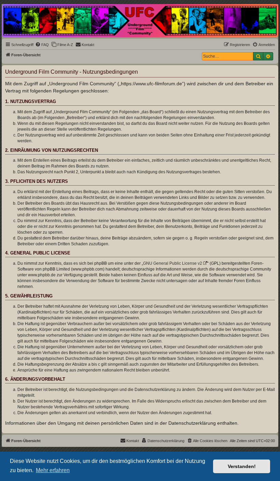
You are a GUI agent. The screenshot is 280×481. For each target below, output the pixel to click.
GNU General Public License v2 (172, 263)
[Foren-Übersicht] (140, 20)
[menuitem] (42, 45)
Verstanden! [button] (242, 466)
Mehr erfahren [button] (53, 470)
